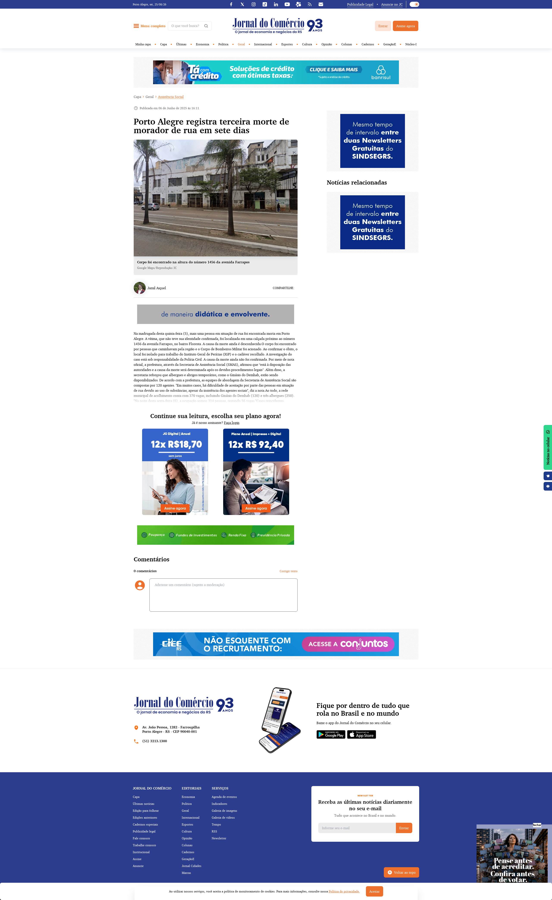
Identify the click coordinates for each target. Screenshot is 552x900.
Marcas (186, 873)
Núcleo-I (411, 44)
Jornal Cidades (191, 866)
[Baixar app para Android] (548, 486)
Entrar (383, 26)
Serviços (220, 788)
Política (223, 44)
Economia (202, 44)
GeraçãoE (389, 44)
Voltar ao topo (405, 872)
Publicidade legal (144, 831)
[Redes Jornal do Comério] (298, 4)
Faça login (231, 422)
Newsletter (219, 838)
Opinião (326, 44)
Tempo (216, 824)
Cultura (307, 44)
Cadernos (368, 44)
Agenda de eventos (224, 797)
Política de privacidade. (344, 891)
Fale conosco (141, 838)
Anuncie (138, 866)
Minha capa (143, 44)
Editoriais (191, 788)
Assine (137, 859)
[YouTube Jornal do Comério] (287, 4)
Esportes (287, 44)
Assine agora (405, 26)
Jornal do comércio (152, 788)
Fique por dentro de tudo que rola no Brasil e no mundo (363, 709)
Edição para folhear (146, 810)
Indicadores (219, 803)
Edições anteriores (145, 817)
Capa (163, 44)
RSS (214, 831)
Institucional (141, 852)
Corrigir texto (289, 571)
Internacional (263, 44)
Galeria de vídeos (223, 817)
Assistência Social (171, 97)
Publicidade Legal (360, 4)
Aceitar (374, 891)
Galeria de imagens (224, 810)
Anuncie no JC (392, 4)
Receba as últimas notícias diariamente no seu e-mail (365, 805)
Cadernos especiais (145, 824)
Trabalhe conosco (144, 845)
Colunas (346, 44)
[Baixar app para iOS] (548, 476)
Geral (241, 44)
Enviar (404, 828)
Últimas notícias (143, 803)
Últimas (181, 44)
